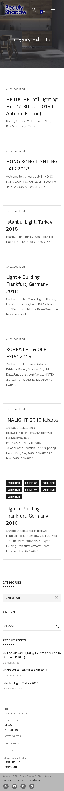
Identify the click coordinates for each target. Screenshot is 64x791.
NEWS (8, 725)
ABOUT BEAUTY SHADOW (15, 713)
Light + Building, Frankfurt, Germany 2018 (27, 284)
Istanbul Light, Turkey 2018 (29, 225)
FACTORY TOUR (11, 720)
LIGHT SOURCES (11, 743)
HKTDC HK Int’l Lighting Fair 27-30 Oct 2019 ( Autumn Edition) (32, 106)
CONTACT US (12, 762)
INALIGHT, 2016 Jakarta (32, 420)
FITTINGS (8, 750)
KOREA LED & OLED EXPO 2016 (28, 352)
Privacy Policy (33, 780)
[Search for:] (32, 626)
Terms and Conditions (13, 780)
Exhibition (14, 483)
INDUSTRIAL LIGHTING (15, 758)
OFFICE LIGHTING (12, 736)
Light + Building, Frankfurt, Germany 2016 (27, 516)
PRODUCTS (11, 730)
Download (11, 767)
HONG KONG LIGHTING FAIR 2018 (31, 165)
